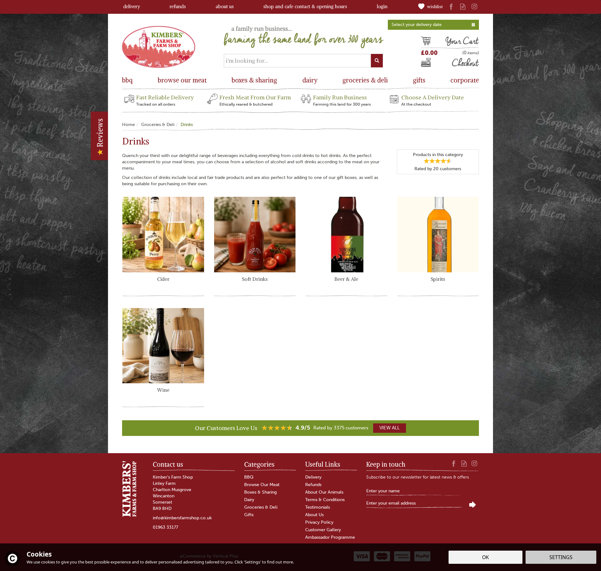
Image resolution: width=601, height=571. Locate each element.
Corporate (464, 80)
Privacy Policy (319, 522)
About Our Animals (324, 492)
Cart (425, 42)
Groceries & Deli (260, 507)
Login (382, 6)
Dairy (249, 499)
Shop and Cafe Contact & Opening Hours (305, 6)
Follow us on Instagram (474, 6)
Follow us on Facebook (451, 6)
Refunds (313, 484)
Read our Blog (462, 6)
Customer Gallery (323, 529)
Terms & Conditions (325, 499)
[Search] (377, 60)
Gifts (249, 514)
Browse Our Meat (262, 484)
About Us (314, 514)
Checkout (431, 64)
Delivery (313, 477)
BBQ (249, 477)
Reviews (100, 133)
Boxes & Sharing (260, 492)
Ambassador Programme (330, 537)
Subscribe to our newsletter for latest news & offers (417, 477)
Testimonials (317, 507)
